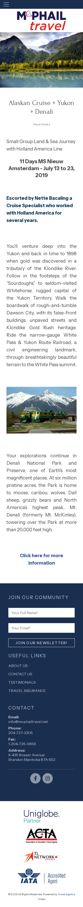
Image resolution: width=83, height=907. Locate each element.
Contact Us (20, 674)
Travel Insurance (27, 690)
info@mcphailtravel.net (28, 721)
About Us (18, 665)
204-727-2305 (20, 732)
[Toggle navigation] (6, 4)
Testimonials (22, 682)
